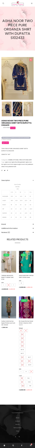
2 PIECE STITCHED (23, 160)
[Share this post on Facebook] (1, 170)
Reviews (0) (5, 232)
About (17, 418)
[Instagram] (19, 436)
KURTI (30, 160)
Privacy (17, 424)
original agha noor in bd (20, 164)
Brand (3, 224)
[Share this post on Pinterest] (7, 170)
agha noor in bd (8, 164)
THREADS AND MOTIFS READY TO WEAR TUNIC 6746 (7, 277)
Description (5, 180)
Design (21, 328)
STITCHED (15, 160)
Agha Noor (5, 143)
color (20, 375)
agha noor (8, 162)
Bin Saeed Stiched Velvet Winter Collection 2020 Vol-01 (26, 323)
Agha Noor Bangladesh (18, 162)
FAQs (17, 431)
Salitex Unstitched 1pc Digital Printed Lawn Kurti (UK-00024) (8, 323)
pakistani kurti (12, 166)
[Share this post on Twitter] (4, 170)
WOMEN (10, 160)
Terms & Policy (17, 427)
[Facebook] (15, 436)
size (2, 282)
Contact (17, 421)
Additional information (9, 228)
